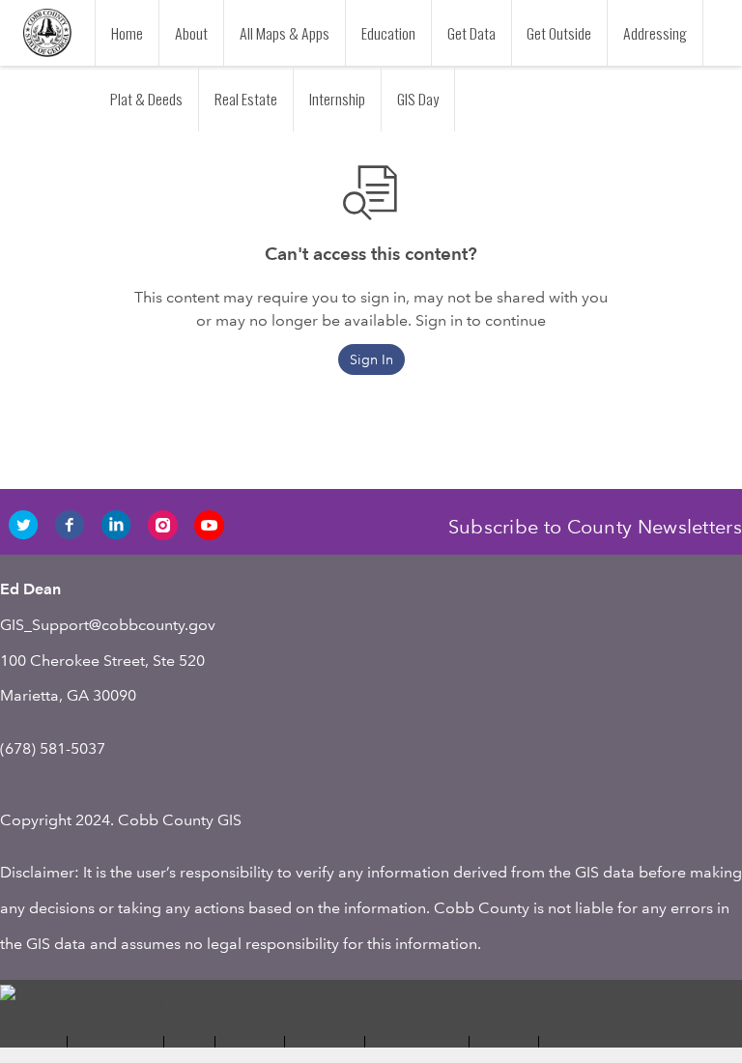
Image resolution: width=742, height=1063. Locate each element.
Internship (337, 98)
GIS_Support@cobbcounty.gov (107, 625)
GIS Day (418, 98)
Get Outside (559, 32)
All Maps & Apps (284, 32)
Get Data (471, 32)
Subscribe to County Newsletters (595, 526)
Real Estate (245, 98)
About (191, 32)
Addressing (655, 32)
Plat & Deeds (146, 98)
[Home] (47, 33)
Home (127, 32)
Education (388, 32)
